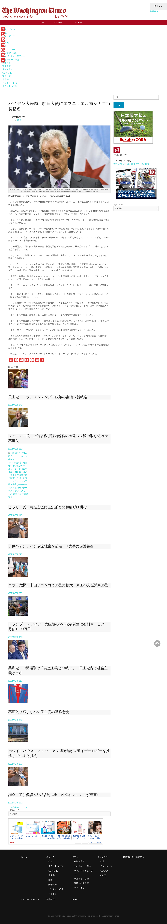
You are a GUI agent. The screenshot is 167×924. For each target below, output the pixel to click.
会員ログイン (8, 30)
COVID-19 (7, 73)
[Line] (3, 39)
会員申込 (154, 11)
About (75, 899)
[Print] (3, 55)
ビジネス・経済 (9, 83)
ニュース (42, 22)
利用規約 (50, 899)
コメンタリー (76, 22)
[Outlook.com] (3, 50)
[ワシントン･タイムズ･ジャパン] (35, 12)
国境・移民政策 (81, 883)
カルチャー (7, 63)
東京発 (5, 79)
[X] (3, 29)
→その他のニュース (17, 807)
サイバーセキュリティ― (13, 56)
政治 (19, 120)
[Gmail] (3, 44)
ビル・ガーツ (8, 36)
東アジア (6, 76)
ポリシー (58, 22)
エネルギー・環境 (10, 60)
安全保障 (6, 66)
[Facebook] (3, 34)
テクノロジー (8, 50)
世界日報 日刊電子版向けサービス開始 (132, 164)
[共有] (3, 60)
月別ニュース (13, 810)
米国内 (51, 875)
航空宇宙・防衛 (9, 53)
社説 (102, 861)
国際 (50, 880)
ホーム (24, 857)
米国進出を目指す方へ (133, 857)
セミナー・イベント (30, 899)
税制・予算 (7, 69)
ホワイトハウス (9, 86)
